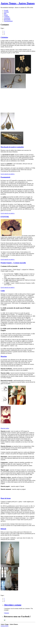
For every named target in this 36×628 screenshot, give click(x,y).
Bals (5, 13)
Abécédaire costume (12, 605)
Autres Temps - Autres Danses (18, 3)
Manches (4, 356)
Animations (7, 18)
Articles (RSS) (4, 626)
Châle (3, 291)
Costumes (6, 16)
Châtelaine (4, 37)
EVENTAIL (5, 217)
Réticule (3, 529)
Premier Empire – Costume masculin (13, 263)
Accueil (6, 10)
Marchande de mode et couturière (12, 147)
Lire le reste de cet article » (8, 174)
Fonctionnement (8, 21)
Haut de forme (6, 498)
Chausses (6, 613)
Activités (6, 12)
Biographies (7, 19)
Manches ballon (5, 428)
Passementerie (5, 177)
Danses (6, 15)
